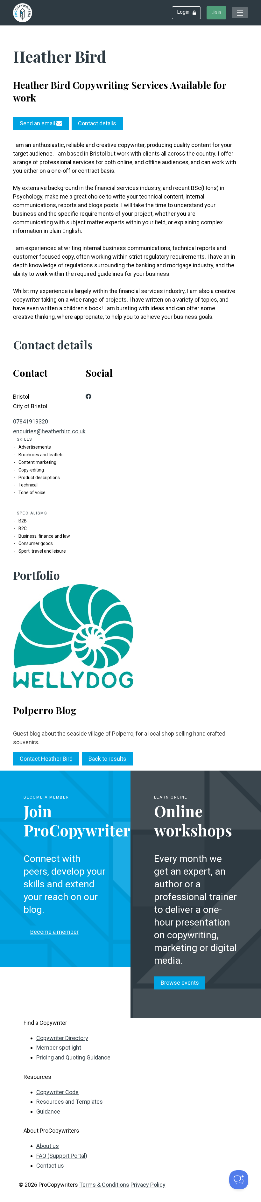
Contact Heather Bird (46, 758)
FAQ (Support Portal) (61, 1155)
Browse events (180, 982)
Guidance (48, 1111)
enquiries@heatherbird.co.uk (49, 431)
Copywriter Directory (62, 1038)
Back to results (107, 758)
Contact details (97, 123)
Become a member (54, 931)
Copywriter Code (57, 1092)
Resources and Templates (69, 1101)
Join (216, 13)
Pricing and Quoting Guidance (73, 1057)
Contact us (50, 1165)
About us (47, 1146)
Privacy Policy (148, 1184)
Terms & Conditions (104, 1184)
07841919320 (30, 421)
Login (183, 12)
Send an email (38, 123)
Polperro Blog (44, 710)
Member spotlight (58, 1047)
